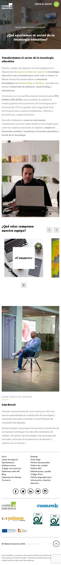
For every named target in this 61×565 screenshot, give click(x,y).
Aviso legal (35, 460)
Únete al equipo (43, 4)
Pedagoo (39, 83)
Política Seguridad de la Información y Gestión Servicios (40, 480)
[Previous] (49, 230)
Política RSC (36, 468)
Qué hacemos (8, 463)
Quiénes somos (9, 466)
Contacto (6, 480)
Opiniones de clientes (11, 477)
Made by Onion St (33, 544)
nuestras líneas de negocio (31, 72)
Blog (4, 474)
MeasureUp (26, 83)
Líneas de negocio (10, 460)
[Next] (56, 230)
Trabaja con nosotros (11, 468)
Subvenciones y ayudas (40, 471)
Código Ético (36, 474)
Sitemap (34, 457)
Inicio (4, 457)
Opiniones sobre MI (11, 471)
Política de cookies (39, 466)
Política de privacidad (40, 463)
